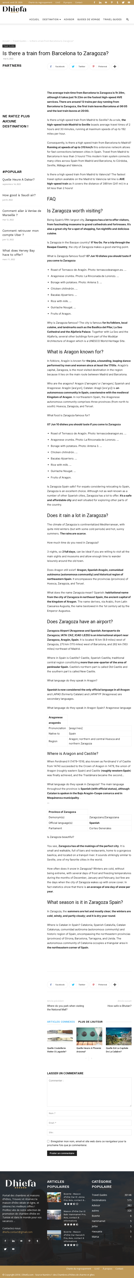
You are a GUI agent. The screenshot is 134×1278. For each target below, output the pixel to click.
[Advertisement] (67, 31)
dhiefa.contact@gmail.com (17, 1232)
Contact (78, 2)
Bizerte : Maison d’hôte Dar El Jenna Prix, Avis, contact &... (75, 1197)
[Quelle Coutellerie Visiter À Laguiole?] (60, 1036)
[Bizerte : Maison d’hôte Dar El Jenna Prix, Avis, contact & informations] (54, 1197)
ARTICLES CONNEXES (61, 1021)
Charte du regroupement (40, 2)
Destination (50, 19)
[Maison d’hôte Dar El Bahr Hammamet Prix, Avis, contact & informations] (54, 1215)
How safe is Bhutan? (120, 1005)
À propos (68, 2)
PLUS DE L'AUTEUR (90, 1021)
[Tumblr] (117, 2)
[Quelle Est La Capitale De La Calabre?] (119, 1036)
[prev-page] (86, 1058)
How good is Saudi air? (19, 195)
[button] (127, 19)
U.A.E (57, 2)
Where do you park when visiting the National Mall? (65, 1007)
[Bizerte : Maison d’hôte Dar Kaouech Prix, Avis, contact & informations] (54, 1235)
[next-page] (91, 1058)
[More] (114, 66)
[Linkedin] (100, 2)
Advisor (69, 19)
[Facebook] (94, 2)
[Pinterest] (111, 2)
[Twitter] (123, 2)
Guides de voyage (88, 19)
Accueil (34, 19)
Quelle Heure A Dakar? (18, 179)
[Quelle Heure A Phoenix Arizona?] (89, 1036)
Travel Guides (112, 19)
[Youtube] (129, 2)
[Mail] (106, 2)
